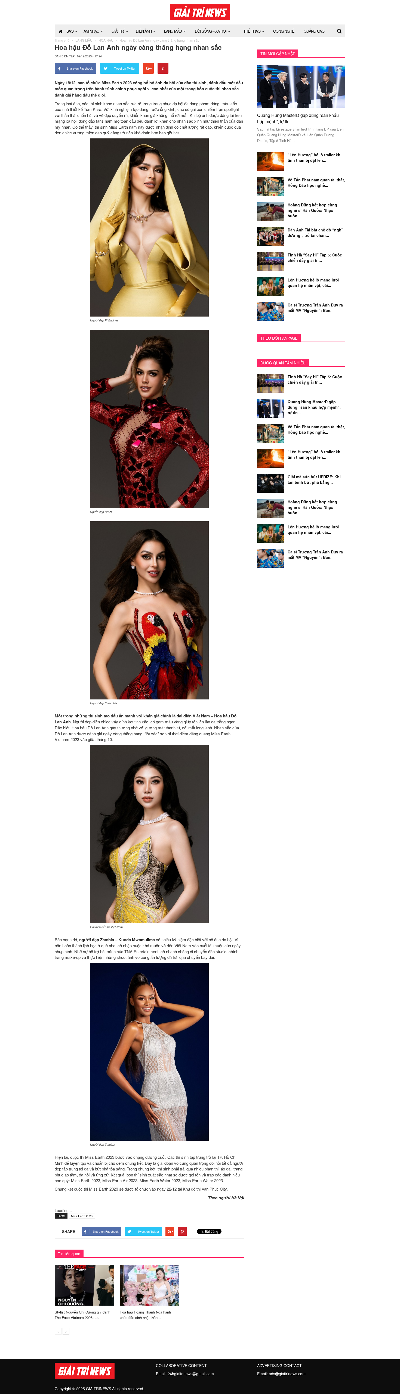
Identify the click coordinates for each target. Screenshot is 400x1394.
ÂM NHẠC (91, 31)
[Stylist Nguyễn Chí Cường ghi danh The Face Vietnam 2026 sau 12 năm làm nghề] (84, 1284)
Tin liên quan (69, 1253)
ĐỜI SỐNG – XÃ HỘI (210, 31)
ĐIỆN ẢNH (144, 31)
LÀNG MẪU (173, 31)
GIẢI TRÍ (118, 31)
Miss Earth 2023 (82, 1216)
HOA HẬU (106, 40)
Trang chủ (62, 40)
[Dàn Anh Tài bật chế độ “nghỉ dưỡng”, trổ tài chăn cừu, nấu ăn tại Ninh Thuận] (270, 235)
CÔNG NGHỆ (283, 31)
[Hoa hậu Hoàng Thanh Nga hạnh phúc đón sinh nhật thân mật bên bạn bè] (149, 1284)
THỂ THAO (251, 31)
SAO (69, 31)
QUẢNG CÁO (314, 31)
